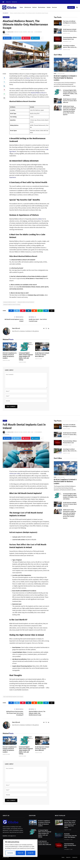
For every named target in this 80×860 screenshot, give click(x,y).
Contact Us (14, 2)
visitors (40, 219)
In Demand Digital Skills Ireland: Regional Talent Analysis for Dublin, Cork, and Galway (26, 356)
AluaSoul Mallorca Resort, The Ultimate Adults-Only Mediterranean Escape (37, 713)
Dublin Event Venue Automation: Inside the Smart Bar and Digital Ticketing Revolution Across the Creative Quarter (69, 110)
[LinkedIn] (4, 85)
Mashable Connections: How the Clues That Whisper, (70, 835)
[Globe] (9, 7)
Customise (10, 853)
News (55, 73)
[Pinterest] (4, 89)
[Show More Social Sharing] (41, 38)
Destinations (41, 7)
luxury (28, 78)
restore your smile (14, 473)
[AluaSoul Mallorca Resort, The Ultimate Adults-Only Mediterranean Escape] (26, 55)
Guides (49, 7)
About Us (8, 2)
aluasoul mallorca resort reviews (12, 304)
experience (12, 177)
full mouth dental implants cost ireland (13, 696)
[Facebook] (4, 78)
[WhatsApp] (4, 93)
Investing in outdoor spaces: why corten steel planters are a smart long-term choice (70, 46)
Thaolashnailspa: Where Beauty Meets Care (70, 38)
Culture (34, 7)
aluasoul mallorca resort (10, 302)
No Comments (39, 31)
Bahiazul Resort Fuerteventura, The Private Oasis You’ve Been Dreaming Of (14, 713)
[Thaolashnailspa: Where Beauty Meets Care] (58, 39)
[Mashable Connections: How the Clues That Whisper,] (59, 835)
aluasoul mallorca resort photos (26, 302)
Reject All (20, 853)
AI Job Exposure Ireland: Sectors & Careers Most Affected (42, 354)
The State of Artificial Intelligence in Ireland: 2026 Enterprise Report (69, 22)
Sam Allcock (10, 31)
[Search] (77, 7)
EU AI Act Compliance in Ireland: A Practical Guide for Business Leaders (9, 355)
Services (54, 7)
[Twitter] (4, 81)
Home (21, 7)
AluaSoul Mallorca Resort (38, 92)
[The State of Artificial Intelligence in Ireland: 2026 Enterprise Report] (58, 22)
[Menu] (3, 2)
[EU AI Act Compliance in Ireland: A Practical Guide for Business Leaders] (10, 346)
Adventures (27, 7)
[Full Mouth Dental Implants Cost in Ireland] (26, 455)
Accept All (30, 853)
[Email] (4, 97)
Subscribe (71, 7)
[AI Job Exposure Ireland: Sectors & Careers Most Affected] (42, 346)
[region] (20, 848)
